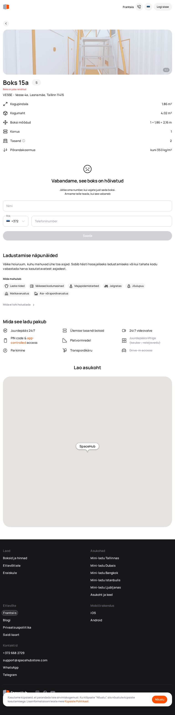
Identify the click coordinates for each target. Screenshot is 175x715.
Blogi (6, 620)
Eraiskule (10, 573)
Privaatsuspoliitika (17, 627)
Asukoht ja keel (101, 595)
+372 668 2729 (13, 653)
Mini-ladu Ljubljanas (105, 587)
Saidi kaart (11, 635)
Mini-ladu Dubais (103, 565)
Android (96, 620)
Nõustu (159, 699)
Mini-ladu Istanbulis (105, 580)
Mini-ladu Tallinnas (104, 558)
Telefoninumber (46, 221)
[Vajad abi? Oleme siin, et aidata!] (139, 7)
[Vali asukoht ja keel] (148, 7)
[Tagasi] (6, 23)
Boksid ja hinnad (15, 558)
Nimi (9, 206)
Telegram (10, 675)
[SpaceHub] (6, 7)
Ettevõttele (11, 565)
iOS (93, 613)
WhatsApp (10, 667)
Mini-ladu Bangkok (104, 573)
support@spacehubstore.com (25, 660)
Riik (8, 215)
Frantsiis (128, 7)
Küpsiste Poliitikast (77, 701)
